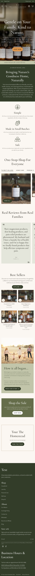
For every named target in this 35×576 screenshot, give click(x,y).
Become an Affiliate (6, 521)
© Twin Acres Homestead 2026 (8, 574)
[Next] (33, 1)
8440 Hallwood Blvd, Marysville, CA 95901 (13, 565)
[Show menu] (2, 6)
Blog (2, 524)
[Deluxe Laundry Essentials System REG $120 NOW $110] (26, 317)
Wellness (3, 496)
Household (4, 486)
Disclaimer (18, 574)
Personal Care (4, 493)
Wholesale (4, 517)
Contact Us (4, 514)
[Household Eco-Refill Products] (9, 296)
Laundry (3, 489)
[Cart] (32, 6)
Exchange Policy (5, 511)
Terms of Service (29, 542)
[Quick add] (3, 300)
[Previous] (2, 1)
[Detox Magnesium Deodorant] (26, 296)
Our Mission (4, 507)
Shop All (3, 499)
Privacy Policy (22, 542)
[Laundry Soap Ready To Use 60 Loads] (9, 317)
